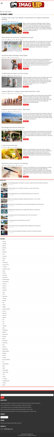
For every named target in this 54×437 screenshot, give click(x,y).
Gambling (5, 296)
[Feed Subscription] (53, 14)
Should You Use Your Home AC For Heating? (15, 163)
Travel (10, 57)
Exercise (4, 283)
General (4, 300)
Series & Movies (6, 359)
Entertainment (11, 93)
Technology (5, 370)
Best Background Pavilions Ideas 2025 (13, 127)
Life (9, 21)
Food (4, 292)
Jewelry (4, 317)
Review (4, 355)
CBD (10, 75)
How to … (5, 311)
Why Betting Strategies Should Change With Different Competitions (24, 209)
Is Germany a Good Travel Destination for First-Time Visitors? (22, 215)
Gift (3, 302)
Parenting (5, 342)
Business (5, 252)
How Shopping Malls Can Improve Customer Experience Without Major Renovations (28, 183)
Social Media (5, 363)
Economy (5, 275)
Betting (4, 247)
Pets (3, 344)
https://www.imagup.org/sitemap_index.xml (11, 423)
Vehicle (4, 382)
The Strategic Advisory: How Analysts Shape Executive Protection (23, 193)
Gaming (4, 298)
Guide (4, 304)
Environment (6, 281)
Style (4, 368)
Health (4, 307)
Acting (4, 241)
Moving (4, 336)
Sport (4, 366)
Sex (3, 361)
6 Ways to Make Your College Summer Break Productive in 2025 (21, 91)
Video (4, 385)
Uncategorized (6, 380)
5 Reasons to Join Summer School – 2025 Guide (16, 109)
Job (3, 319)
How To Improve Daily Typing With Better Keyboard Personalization (24, 225)
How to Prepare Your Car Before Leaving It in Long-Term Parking (23, 188)
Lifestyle (5, 325)
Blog (4, 250)
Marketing (5, 330)
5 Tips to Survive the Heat (9, 145)
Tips (4, 374)
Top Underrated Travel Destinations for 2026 (19, 220)
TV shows (5, 378)
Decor (4, 271)
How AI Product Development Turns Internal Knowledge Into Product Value (26, 204)
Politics (4, 347)
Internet (4, 315)
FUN (4, 294)
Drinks (12, 75)
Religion (4, 353)
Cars (4, 254)
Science (4, 357)
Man (4, 328)
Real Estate (5, 349)
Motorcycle (5, 334)
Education (11, 111)
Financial (5, 290)
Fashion (4, 288)
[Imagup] (27, 4)
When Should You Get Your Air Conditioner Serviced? (17, 37)
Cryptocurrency (6, 269)
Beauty (4, 245)
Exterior (4, 285)
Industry (5, 313)
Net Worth (5, 340)
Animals (4, 243)
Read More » (26, 32)
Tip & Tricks (11, 147)
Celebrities (5, 262)
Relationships (6, 351)
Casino (4, 258)
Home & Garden (12, 39)
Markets (4, 332)
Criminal (5, 266)
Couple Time (6, 264)
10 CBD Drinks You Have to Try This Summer (15, 73)
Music (4, 338)
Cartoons (5, 256)
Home (2, 11)
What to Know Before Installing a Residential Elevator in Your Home (24, 199)
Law (3, 321)
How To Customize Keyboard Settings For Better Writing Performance (24, 231)
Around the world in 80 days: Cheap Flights (14, 55)
